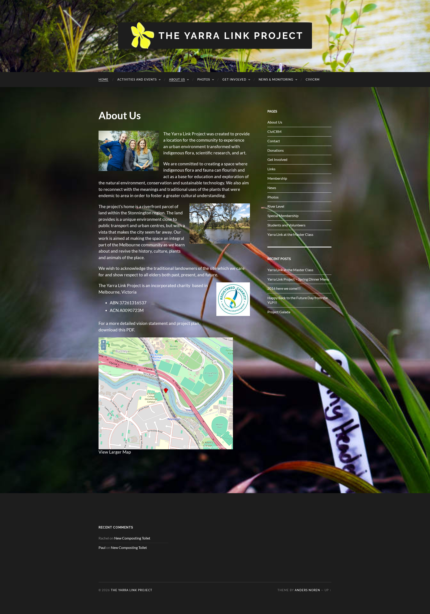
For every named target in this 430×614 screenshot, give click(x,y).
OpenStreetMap (199, 446)
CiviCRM (313, 79)
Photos (203, 79)
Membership (277, 178)
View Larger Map (115, 451)
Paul (102, 547)
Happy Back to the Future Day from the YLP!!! (297, 300)
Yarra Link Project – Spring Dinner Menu (298, 279)
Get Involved (234, 79)
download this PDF (116, 329)
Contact (273, 141)
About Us (177, 79)
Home (103, 79)
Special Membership (283, 215)
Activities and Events (137, 79)
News (271, 187)
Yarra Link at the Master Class (290, 234)
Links (271, 169)
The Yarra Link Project (131, 590)
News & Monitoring (276, 79)
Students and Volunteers (286, 225)
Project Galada (278, 312)
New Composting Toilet (132, 538)
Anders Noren (307, 590)
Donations (275, 150)
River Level (275, 206)
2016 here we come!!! (284, 288)
